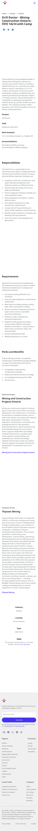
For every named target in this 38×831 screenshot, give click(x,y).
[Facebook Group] (8, 732)
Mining (19, 611)
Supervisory (6, 795)
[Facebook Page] (4, 732)
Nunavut (5, 763)
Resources (29, 795)
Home (4, 13)
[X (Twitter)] (13, 732)
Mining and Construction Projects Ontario (18, 452)
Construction (32, 749)
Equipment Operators (10, 127)
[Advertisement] (19, 52)
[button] (34, 3)
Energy (30, 743)
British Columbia (7, 746)
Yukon (4, 777)
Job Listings (30, 792)
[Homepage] (4, 3)
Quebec (4, 771)
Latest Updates (31, 789)
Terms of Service (19, 726)
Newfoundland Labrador (10, 754)
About (28, 786)
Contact (33, 824)
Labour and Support (8, 792)
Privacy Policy (9, 726)
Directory (29, 798)
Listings (12, 13)
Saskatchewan (6, 774)
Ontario (21, 13)
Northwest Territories (9, 757)
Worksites (29, 800)
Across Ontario (19, 621)
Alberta (4, 743)
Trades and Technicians (9, 789)
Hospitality (31, 751)
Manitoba (5, 749)
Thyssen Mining (8, 592)
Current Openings (24, 644)
